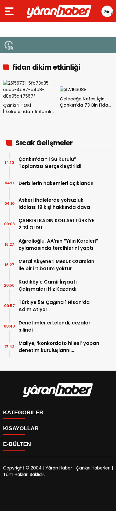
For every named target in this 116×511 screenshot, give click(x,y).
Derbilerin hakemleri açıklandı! (56, 183)
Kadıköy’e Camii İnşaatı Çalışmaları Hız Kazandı (48, 285)
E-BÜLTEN (17, 444)
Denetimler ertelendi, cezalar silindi (54, 326)
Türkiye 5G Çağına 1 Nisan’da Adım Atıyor (54, 306)
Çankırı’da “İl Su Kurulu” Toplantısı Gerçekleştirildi (50, 163)
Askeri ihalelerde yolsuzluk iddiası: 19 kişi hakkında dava (54, 203)
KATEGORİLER (23, 412)
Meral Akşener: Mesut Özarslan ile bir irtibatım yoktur (56, 265)
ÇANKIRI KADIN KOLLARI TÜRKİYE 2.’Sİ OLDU (56, 224)
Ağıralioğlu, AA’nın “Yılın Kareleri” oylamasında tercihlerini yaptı (58, 244)
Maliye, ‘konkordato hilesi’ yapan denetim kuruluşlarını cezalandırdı (59, 347)
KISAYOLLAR (21, 428)
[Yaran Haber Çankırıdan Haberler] (59, 11)
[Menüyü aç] (10, 11)
